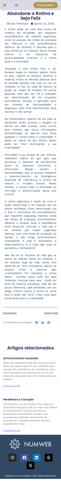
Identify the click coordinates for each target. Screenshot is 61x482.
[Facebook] (24, 458)
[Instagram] (12, 458)
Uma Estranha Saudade (20, 358)
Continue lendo (11, 386)
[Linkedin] (37, 458)
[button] (16, 5)
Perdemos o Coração (18, 399)
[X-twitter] (30, 465)
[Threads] (49, 458)
